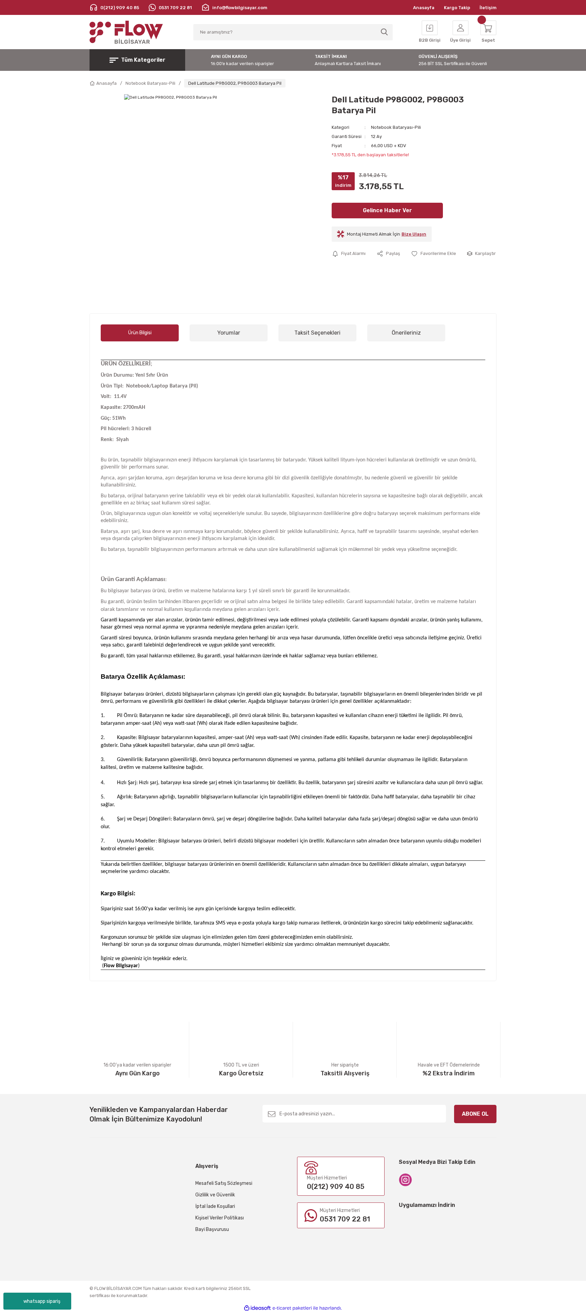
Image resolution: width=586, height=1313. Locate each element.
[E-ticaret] (292, 1308)
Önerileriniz (406, 333)
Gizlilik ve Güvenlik (215, 1195)
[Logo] (126, 32)
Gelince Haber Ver (387, 210)
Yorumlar (228, 333)
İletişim (488, 7)
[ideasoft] (257, 1308)
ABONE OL (475, 1114)
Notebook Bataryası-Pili (396, 127)
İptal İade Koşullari (215, 1206)
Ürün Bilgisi (140, 333)
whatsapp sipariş (41, 1301)
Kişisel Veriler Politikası (219, 1218)
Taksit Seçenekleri (317, 333)
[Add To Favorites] (433, 253)
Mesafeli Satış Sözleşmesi (223, 1183)
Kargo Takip (457, 7)
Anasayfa (423, 7)
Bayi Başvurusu (212, 1229)
